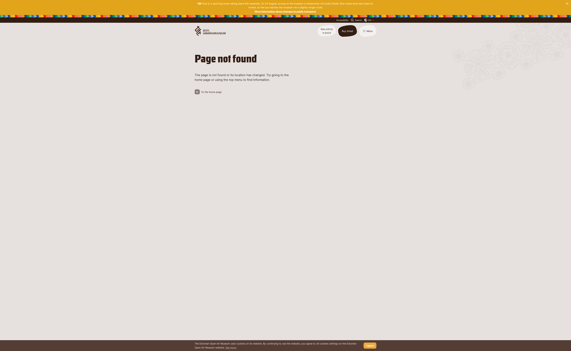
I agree (370, 345)
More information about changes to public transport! (285, 11)
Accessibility (342, 20)
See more (230, 347)
